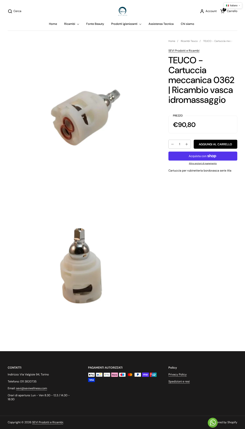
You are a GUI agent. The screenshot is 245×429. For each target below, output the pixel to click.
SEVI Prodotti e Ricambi (183, 51)
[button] (14, 11)
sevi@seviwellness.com (31, 388)
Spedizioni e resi (179, 381)
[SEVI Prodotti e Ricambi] (122, 11)
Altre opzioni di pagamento (203, 163)
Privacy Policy (177, 374)
